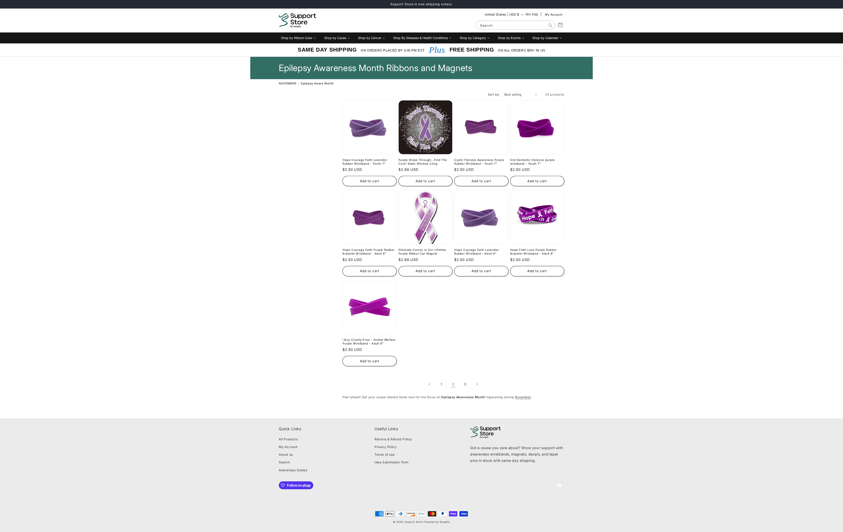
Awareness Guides (293, 470)
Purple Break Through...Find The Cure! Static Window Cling (422, 161)
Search (284, 462)
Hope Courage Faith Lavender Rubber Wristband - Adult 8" (476, 251)
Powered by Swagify (437, 521)
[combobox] (515, 25)
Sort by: (494, 94)
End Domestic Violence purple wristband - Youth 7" (532, 161)
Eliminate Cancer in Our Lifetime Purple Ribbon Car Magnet (422, 251)
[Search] (550, 25)
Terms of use (384, 454)
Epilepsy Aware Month (317, 83)
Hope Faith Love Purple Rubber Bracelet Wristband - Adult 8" (533, 251)
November (523, 397)
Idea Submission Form (392, 462)
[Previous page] (429, 384)
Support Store (414, 521)
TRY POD (531, 14)
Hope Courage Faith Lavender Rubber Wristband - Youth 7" (364, 161)
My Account (553, 14)
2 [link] (453, 384)
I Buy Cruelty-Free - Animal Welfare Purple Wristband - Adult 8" (369, 341)
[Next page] (477, 384)
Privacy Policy (385, 447)
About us (286, 454)
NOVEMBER (287, 83)
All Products (288, 439)
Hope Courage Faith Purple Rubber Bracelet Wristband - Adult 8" (368, 251)
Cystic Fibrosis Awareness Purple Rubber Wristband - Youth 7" (479, 161)
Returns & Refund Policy (393, 439)
